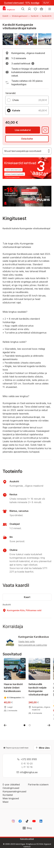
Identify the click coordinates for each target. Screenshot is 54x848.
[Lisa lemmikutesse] (45, 130)
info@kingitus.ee (29, 772)
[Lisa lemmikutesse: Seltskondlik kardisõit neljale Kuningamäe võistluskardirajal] (47, 660)
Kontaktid (8, 794)
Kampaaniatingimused (14, 791)
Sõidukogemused (19, 16)
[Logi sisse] (29, 8)
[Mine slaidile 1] (24, 725)
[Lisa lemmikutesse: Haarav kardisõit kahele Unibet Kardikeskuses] (23, 660)
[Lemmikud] (35, 8)
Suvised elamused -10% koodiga (21, 2)
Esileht (5, 16)
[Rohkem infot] (33, 63)
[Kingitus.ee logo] (10, 8)
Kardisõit (34, 16)
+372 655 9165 (29, 759)
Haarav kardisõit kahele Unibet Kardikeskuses (13, 688)
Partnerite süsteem (38, 784)
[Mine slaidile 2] (29, 725)
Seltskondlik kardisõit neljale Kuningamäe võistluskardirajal (38, 689)
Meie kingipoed (11, 798)
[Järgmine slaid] (48, 725)
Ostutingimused (11, 788)
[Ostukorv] (41, 8)
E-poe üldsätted (11, 784)
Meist (5, 801)
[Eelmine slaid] (5, 725)
